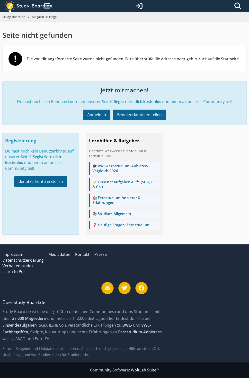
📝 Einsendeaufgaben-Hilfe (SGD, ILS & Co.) (124, 184)
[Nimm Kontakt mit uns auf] (107, 288)
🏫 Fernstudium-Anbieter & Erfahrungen (116, 200)
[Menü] (46, 6)
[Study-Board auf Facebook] (141, 288)
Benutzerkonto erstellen (139, 114)
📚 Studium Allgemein (111, 213)
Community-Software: (124, 370)
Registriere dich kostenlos (137, 101)
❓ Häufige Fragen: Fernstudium (120, 224)
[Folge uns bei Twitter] (124, 288)
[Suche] (238, 6)
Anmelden (96, 114)
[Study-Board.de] (23, 6)
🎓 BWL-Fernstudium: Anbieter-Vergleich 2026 (120, 168)
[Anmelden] (139, 6)
